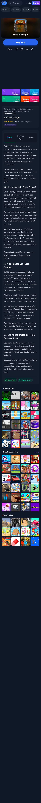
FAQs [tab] (31, 137)
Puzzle (27, 10)
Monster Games (9, 111)
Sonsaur (7, 109)
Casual (7, 10)
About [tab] (9, 137)
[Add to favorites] (21, 49)
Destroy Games (23, 111)
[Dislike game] (16, 49)
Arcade (17, 10)
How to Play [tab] (20, 137)
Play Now (20, 42)
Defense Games (25, 109)
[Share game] (27, 49)
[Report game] (32, 49)
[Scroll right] (39, 10)
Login (28, 3)
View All (36, 452)
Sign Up (36, 3)
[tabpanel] (20, 263)
